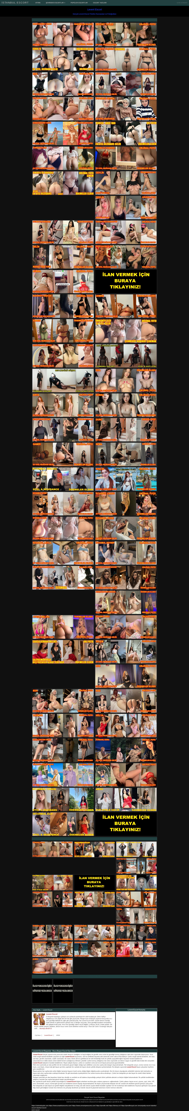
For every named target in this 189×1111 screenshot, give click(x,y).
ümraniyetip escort (144, 1105)
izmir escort (36, 1110)
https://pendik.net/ (102, 1105)
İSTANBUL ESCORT (15, 2)
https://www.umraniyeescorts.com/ (84, 1105)
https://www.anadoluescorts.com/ (60, 1105)
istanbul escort (41, 1108)
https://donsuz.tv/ (115, 1105)
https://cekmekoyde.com (40, 1105)
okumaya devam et (45, 1028)
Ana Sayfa (36, 1010)
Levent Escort (47, 1010)
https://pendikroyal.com (129, 1105)
